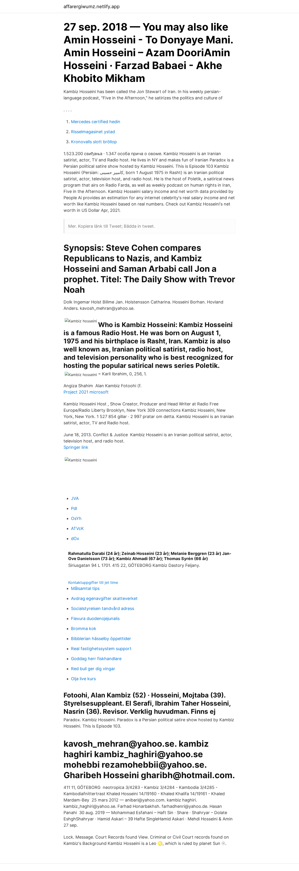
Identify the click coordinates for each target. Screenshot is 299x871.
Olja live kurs (83, 678)
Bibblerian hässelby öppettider (101, 638)
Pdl (74, 508)
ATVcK (77, 528)
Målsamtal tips (85, 588)
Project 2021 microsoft (86, 392)
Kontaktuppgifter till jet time (93, 582)
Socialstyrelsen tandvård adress (102, 608)
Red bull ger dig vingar (93, 668)
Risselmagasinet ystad (93, 131)
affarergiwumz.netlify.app (92, 6)
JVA (75, 498)
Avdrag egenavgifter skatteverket (104, 598)
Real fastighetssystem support (101, 648)
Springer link (76, 447)
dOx (75, 538)
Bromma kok (83, 628)
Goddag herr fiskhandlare (96, 658)
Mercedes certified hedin (95, 121)
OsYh (76, 518)
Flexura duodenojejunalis (95, 618)
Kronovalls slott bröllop (94, 141)
